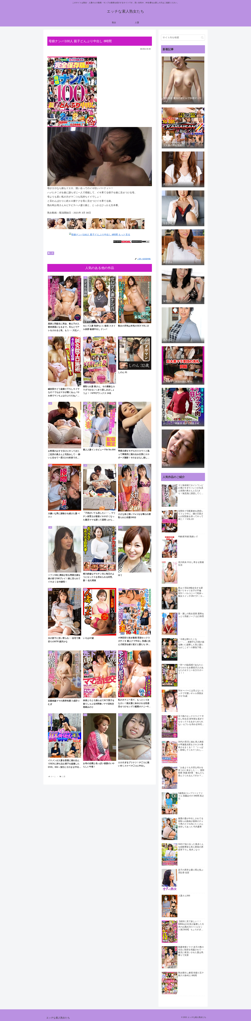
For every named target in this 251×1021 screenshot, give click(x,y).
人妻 (51, 253)
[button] (202, 37)
